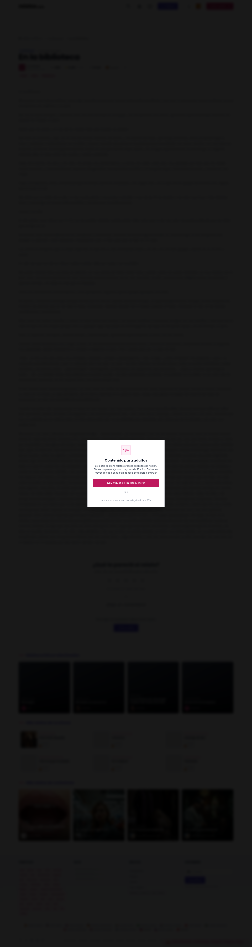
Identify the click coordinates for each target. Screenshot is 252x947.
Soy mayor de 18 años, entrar (126, 482)
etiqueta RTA (144, 500)
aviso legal (132, 500)
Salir (126, 491)
